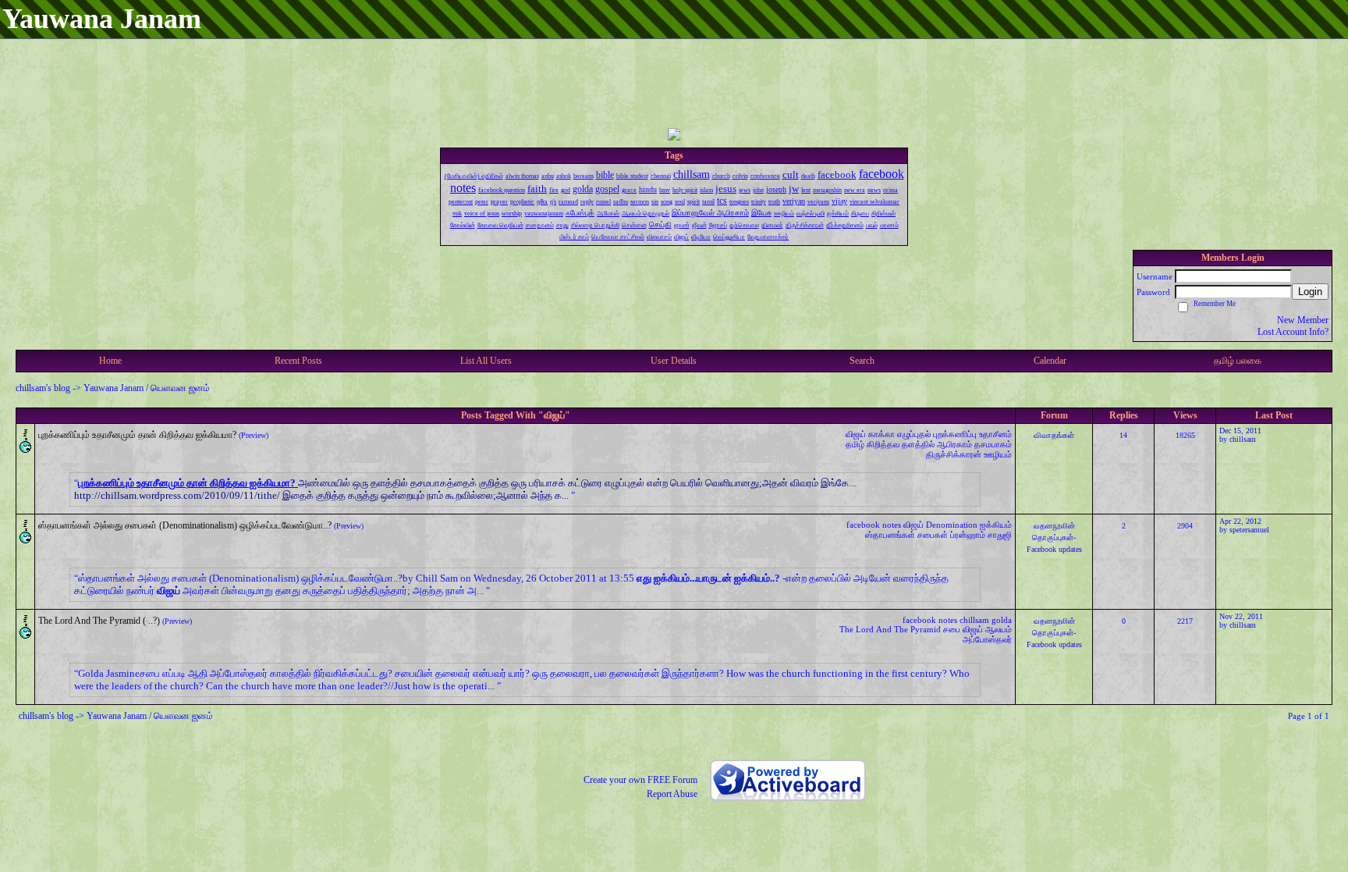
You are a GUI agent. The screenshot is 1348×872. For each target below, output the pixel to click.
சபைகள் (932, 534)
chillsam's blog (43, 388)
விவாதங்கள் (1054, 435)
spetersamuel (1249, 529)
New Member (1302, 320)
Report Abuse (672, 793)
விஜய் (856, 434)
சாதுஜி (1000, 534)
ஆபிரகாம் (954, 444)
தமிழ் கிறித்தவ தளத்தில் (890, 444)
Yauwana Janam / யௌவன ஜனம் (146, 388)
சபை (951, 629)
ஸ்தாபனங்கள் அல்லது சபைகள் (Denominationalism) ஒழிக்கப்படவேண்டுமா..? (185, 525)
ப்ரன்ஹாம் (967, 534)
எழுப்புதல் (914, 434)
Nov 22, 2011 (1241, 616)
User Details (674, 360)
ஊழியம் (998, 454)
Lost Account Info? (1293, 331)
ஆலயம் (998, 629)
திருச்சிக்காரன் (953, 454)
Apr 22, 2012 (1240, 521)
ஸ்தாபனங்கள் (890, 534)
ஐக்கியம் (996, 524)
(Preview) (253, 435)
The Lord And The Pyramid (890, 629)
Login (1310, 291)
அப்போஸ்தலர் (987, 639)
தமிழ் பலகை (1237, 360)
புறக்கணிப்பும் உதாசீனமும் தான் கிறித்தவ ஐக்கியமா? (137, 434)
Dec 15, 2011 (1240, 430)
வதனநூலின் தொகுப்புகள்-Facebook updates (1054, 537)
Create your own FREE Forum (640, 779)
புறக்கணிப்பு (955, 434)
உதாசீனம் (995, 434)
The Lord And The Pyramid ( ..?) (99, 620)
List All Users (486, 360)
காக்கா (881, 434)
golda (1001, 620)
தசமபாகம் (993, 444)
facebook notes (873, 524)
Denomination (951, 524)
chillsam (1242, 439)
